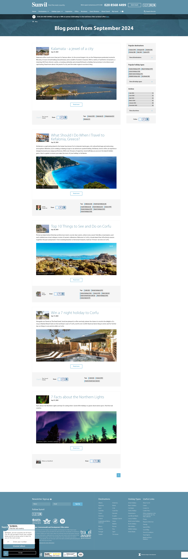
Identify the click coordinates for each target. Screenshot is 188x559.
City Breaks (146, 76)
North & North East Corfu (88, 295)
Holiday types (56, 11)
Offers (77, 11)
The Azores (115, 534)
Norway (132, 52)
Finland (100, 518)
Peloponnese (109, 116)
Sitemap (145, 524)
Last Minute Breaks (133, 516)
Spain (113, 532)
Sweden (149, 49)
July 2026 (141, 93)
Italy (139, 52)
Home (34, 11)
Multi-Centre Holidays (136, 74)
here (107, 17)
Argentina (101, 505)
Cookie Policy (146, 510)
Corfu (87, 290)
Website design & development (148, 554)
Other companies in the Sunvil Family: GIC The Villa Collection (149, 515)
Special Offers (146, 527)
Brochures (84, 11)
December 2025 (141, 105)
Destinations (42, 11)
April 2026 (141, 98)
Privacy (145, 519)
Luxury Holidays (132, 518)
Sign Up (77, 504)
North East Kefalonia (100, 204)
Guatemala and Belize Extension (104, 522)
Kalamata (100, 116)
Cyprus (146, 52)
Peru (113, 529)
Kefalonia (88, 204)
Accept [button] (20, 552)
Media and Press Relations (147, 538)
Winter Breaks (131, 532)
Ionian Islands (85, 298)
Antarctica (115, 503)
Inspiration (68, 11)
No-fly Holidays (132, 524)
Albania (100, 503)
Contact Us (146, 508)
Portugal (141, 49)
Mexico (100, 526)
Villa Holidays (131, 526)
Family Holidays (86, 209)
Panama (100, 529)
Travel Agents (146, 535)
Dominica (101, 516)
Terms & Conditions (148, 532)
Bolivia (114, 505)
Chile (113, 508)
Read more (76, 104)
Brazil (99, 508)
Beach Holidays (99, 209)
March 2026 (141, 100)
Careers (145, 505)
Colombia (100, 510)
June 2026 (141, 95)
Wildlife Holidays (134, 76)
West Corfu (105, 293)
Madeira (114, 524)
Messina (87, 119)
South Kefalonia (86, 207)
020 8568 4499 (115, 5)
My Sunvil (115, 11)
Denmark (114, 513)
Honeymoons (132, 513)
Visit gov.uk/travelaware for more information (43, 542)
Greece (91, 116)
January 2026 (141, 103)
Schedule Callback (19, 546)
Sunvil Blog (146, 530)
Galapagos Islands (117, 518)
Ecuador (114, 516)
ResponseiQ (29, 549)
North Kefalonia (98, 207)
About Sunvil (146, 503)
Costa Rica (115, 510)
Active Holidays (86, 211)
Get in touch (134, 5)
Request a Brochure (148, 522)
